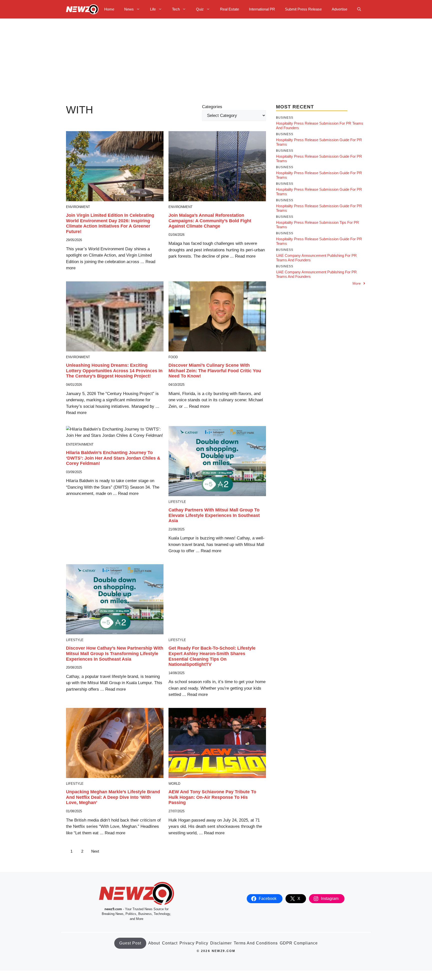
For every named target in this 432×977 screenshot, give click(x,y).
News (129, 9)
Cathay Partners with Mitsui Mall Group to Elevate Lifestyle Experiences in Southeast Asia (214, 515)
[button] (359, 9)
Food (173, 357)
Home (109, 9)
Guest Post (130, 943)
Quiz (200, 9)
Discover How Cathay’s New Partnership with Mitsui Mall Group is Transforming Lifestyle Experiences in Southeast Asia (114, 653)
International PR (262, 9)
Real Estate (229, 9)
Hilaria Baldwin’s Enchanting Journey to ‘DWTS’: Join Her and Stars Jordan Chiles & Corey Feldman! (113, 458)
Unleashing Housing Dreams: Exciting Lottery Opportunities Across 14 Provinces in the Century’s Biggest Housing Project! (114, 370)
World (174, 784)
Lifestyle (177, 502)
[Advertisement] (216, 56)
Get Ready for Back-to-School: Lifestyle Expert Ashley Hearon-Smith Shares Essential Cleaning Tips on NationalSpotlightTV (212, 656)
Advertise (339, 9)
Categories (212, 106)
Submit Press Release (303, 9)
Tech (176, 9)
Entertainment (80, 444)
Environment (78, 207)
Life (153, 9)
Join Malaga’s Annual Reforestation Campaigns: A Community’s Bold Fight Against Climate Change (209, 221)
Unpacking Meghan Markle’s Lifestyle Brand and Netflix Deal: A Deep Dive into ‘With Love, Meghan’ (113, 797)
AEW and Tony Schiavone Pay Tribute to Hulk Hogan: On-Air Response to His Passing (212, 797)
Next (95, 851)
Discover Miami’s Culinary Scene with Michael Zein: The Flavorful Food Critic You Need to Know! (214, 370)
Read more (245, 256)
